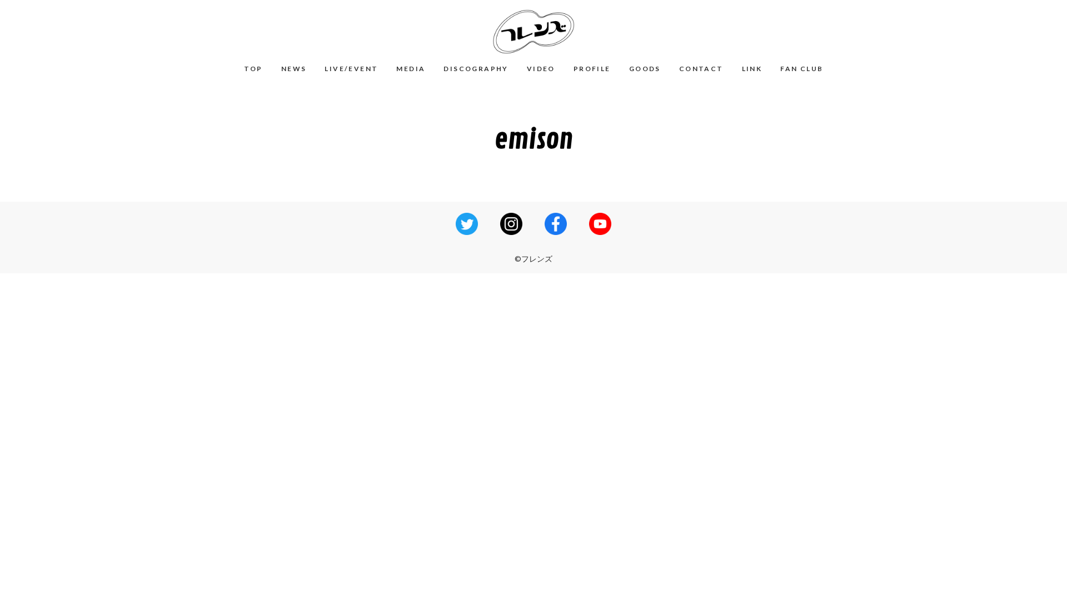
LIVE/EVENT (351, 68)
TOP (253, 68)
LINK (752, 68)
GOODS (645, 68)
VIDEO (541, 68)
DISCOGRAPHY (475, 68)
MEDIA (410, 68)
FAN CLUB (801, 68)
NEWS (294, 68)
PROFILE (592, 68)
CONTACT (701, 68)
